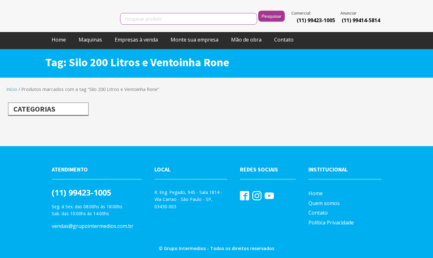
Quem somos (324, 203)
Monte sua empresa (194, 39)
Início (11, 89)
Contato (284, 39)
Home (59, 39)
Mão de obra (246, 39)
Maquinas (90, 39)
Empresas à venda (136, 39)
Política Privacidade (331, 222)
